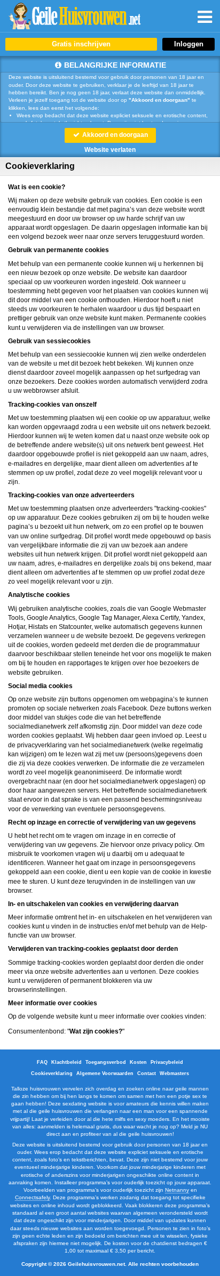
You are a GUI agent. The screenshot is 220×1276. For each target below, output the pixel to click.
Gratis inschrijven (81, 44)
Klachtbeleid (66, 1062)
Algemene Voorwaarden (104, 1073)
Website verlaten (110, 150)
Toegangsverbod (105, 1062)
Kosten (138, 1062)
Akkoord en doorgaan (114, 135)
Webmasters (174, 1073)
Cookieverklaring (52, 1073)
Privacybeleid (167, 1062)
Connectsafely (32, 1197)
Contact (146, 1073)
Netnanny (177, 1190)
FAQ (42, 1062)
